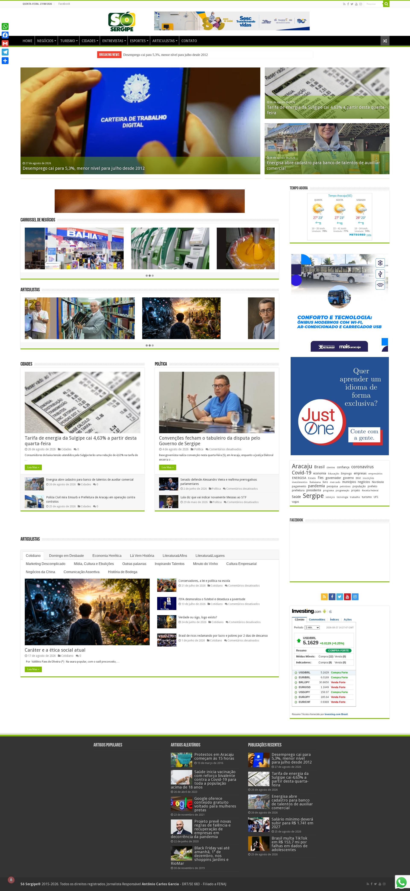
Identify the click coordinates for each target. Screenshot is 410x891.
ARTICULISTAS (163, 41)
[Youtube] (356, 4)
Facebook (64, 3)
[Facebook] (348, 4)
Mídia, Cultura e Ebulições (94, 564)
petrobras (345, 486)
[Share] (5, 60)
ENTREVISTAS (112, 41)
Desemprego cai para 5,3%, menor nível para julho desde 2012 (84, 168)
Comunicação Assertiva (82, 572)
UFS (376, 497)
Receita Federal (370, 490)
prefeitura (298, 490)
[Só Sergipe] (121, 21)
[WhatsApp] (5, 26)
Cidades (26, 364)
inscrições (368, 478)
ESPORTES (138, 41)
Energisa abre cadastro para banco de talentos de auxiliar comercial (89, 479)
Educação (333, 473)
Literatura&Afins (175, 555)
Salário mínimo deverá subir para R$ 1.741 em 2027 (292, 823)
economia (319, 473)
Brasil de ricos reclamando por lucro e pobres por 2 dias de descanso (223, 635)
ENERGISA (299, 478)
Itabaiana (315, 482)
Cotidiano (33, 555)
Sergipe (313, 495)
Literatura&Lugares (210, 555)
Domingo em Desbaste (66, 555)
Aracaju (302, 466)
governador (333, 478)
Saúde (296, 497)
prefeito (372, 486)
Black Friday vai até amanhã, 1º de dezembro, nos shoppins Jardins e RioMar (200, 856)
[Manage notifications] (11, 879)
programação (342, 490)
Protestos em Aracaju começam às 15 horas (214, 756)
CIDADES (88, 41)
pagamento (299, 486)
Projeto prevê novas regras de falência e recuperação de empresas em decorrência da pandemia (201, 829)
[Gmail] (5, 43)
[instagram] (360, 4)
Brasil (319, 466)
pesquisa (332, 486)
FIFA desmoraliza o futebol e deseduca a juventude (212, 599)
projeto (355, 490)
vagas (295, 501)
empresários (375, 473)
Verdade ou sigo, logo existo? (198, 617)
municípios (349, 482)
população (359, 486)
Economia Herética (107, 555)
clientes (331, 467)
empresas (360, 473)
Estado (312, 478)
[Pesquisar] (386, 4)
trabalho (355, 497)
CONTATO (189, 41)
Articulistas (30, 290)
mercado (335, 482)
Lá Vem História (142, 555)
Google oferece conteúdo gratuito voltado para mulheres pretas (215, 804)
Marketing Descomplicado (45, 564)
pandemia (316, 486)
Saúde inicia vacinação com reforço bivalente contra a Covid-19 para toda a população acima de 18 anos (203, 779)
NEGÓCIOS (45, 41)
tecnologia (342, 497)
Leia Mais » (33, 467)
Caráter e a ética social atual (55, 650)
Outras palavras (134, 564)
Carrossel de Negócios (37, 220)
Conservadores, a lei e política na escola (204, 580)
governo (348, 478)
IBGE (358, 478)
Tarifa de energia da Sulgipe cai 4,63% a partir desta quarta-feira (166, 55)
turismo (367, 497)
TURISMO (67, 41)
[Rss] (344, 4)
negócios (364, 482)
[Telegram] (5, 52)
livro (325, 482)
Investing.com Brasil (336, 714)
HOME (27, 41)
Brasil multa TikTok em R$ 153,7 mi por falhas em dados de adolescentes (290, 844)
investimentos (300, 482)
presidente (313, 490)
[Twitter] (352, 4)
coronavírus (362, 466)
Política (161, 364)
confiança (343, 467)
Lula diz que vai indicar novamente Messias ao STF (213, 497)
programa (328, 490)
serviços (330, 497)
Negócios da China (40, 572)
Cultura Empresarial (241, 564)
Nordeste (378, 482)
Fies (321, 478)
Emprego (346, 473)
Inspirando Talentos (169, 564)
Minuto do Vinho (205, 564)
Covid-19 (301, 473)
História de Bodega (122, 572)
